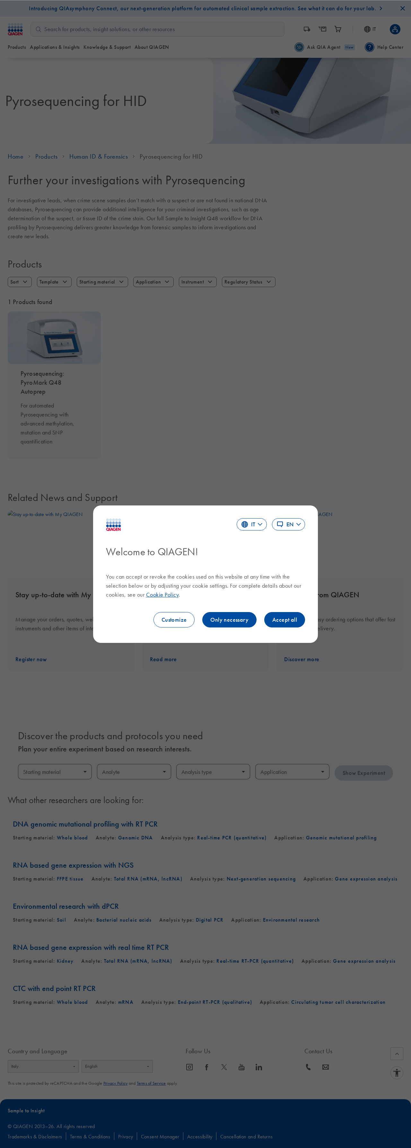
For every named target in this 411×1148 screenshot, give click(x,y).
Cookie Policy (162, 594)
